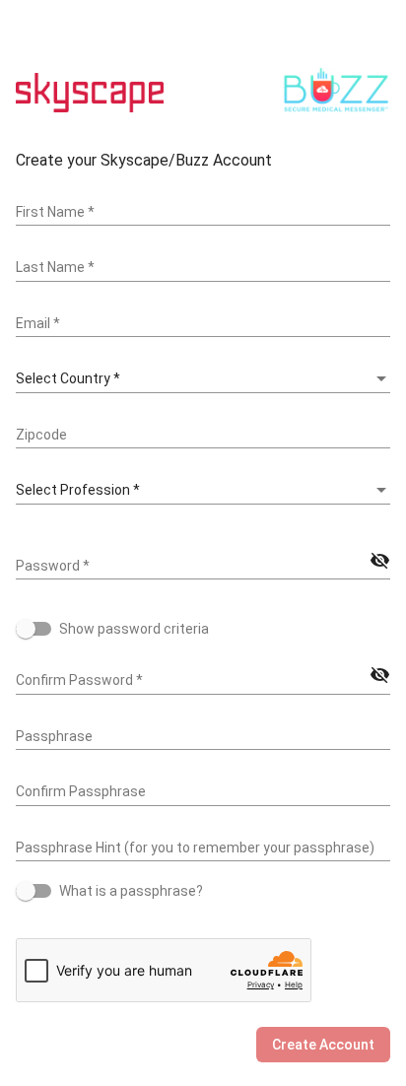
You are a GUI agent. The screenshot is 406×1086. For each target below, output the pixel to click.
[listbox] (203, 379)
